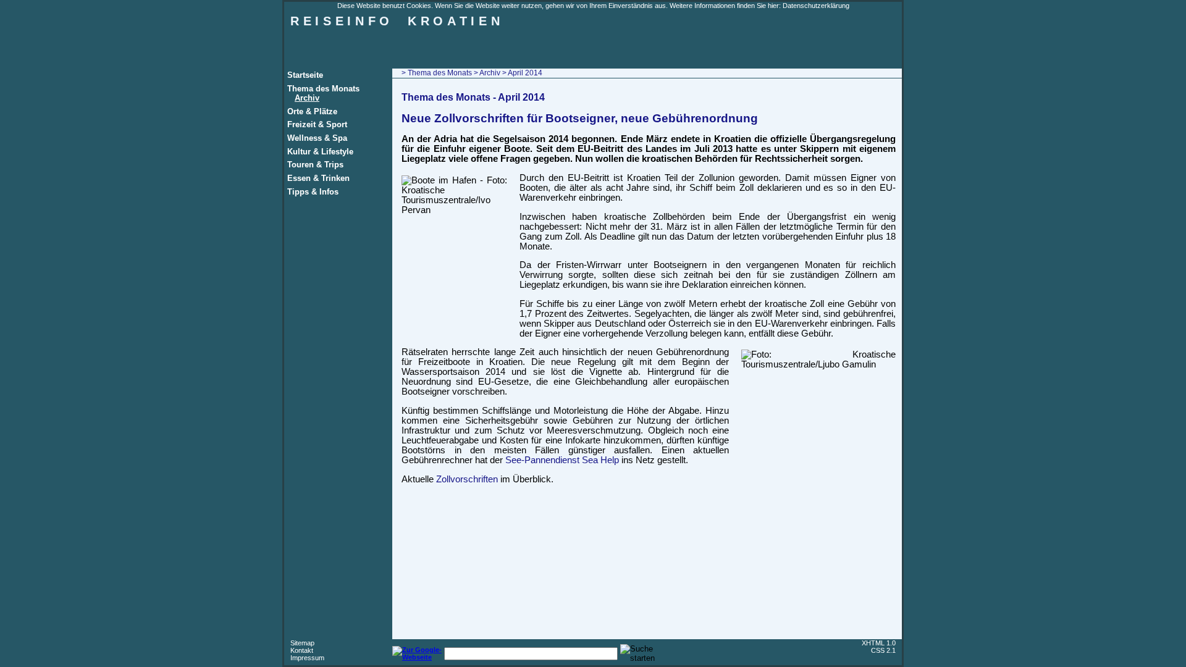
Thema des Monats (323, 88)
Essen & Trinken (318, 178)
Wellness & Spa (317, 138)
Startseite (305, 75)
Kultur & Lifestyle (320, 151)
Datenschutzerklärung (816, 5)
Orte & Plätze (312, 111)
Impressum (307, 657)
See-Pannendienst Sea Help (562, 460)
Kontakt (301, 650)
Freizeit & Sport (317, 124)
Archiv (307, 98)
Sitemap (302, 643)
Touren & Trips (315, 164)
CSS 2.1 (883, 650)
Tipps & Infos (313, 191)
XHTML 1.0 (879, 643)
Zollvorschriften (467, 479)
